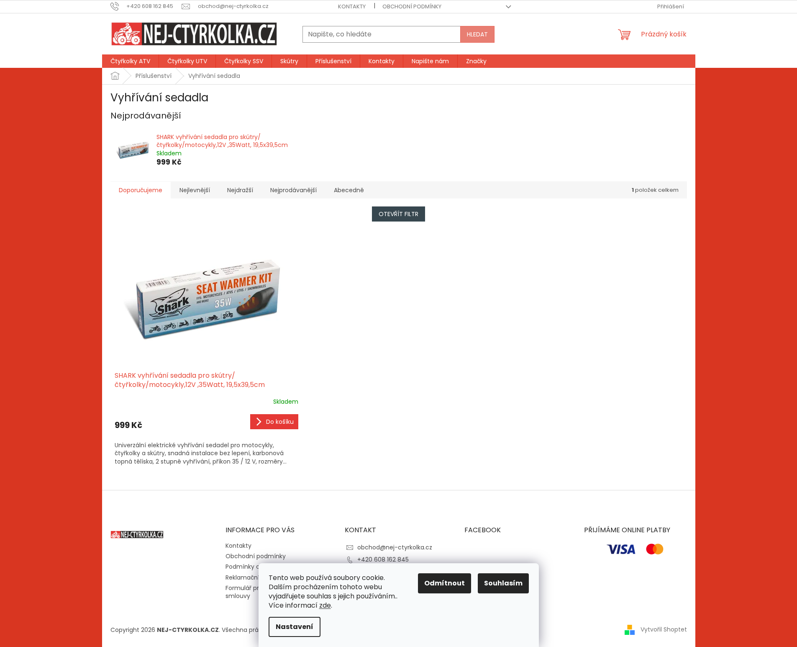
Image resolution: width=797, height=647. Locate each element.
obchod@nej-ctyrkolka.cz (394, 547)
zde (325, 605)
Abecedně (349, 190)
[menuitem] (130, 61)
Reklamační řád (248, 577)
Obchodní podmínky (411, 6)
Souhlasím (503, 583)
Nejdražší (240, 190)
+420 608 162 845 (383, 559)
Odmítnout (444, 583)
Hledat (477, 34)
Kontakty (352, 6)
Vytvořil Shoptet (664, 629)
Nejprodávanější (293, 190)
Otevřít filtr (398, 214)
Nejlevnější (194, 190)
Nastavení (294, 627)
